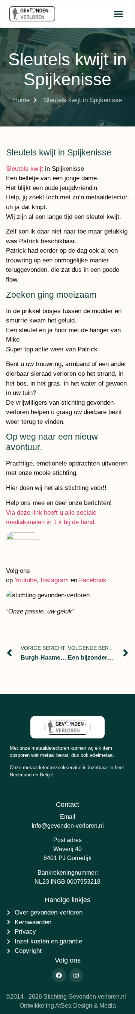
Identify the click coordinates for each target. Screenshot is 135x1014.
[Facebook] (59, 975)
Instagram (54, 580)
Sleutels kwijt (24, 168)
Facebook (92, 580)
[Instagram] (76, 975)
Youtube (26, 580)
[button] (118, 14)
